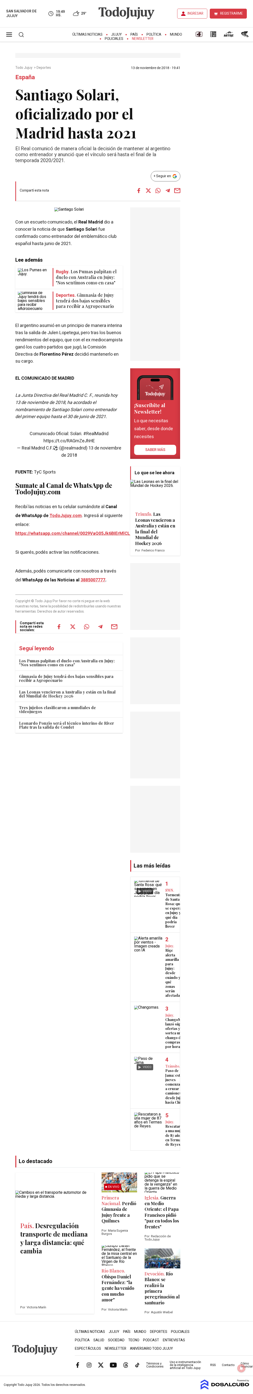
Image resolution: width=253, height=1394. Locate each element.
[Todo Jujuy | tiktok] (137, 1365)
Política (154, 34)
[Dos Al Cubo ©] (225, 1388)
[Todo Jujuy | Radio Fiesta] (245, 36)
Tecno (133, 1340)
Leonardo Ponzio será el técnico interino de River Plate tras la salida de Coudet (66, 725)
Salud (98, 1340)
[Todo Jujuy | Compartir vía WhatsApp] (158, 191)
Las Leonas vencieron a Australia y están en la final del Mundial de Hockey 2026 (67, 693)
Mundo (176, 34)
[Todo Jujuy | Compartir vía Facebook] (139, 191)
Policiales (114, 38)
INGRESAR (195, 13)
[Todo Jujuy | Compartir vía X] (148, 191)
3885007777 (93, 580)
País (134, 34)
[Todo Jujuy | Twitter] (101, 1365)
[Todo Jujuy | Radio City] (213, 36)
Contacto (228, 1365)
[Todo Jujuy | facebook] (77, 1365)
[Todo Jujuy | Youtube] (113, 1365)
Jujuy (116, 34)
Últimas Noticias (87, 34)
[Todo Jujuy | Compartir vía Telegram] (168, 191)
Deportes (44, 67)
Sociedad (116, 1340)
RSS (213, 1365)
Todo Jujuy (24, 67)
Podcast (151, 1340)
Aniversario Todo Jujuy (151, 1348)
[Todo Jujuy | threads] (125, 1365)
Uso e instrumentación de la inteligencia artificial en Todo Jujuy (185, 1365)
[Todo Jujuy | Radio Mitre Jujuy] (228, 36)
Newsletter (142, 38)
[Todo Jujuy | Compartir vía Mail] (177, 191)
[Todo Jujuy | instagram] (89, 1365)
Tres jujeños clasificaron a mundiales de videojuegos (57, 709)
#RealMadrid (95, 433)
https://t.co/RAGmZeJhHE (69, 441)
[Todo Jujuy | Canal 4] (199, 36)
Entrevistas (174, 1340)
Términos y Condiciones (155, 1365)
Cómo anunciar (247, 1365)
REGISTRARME (231, 13)
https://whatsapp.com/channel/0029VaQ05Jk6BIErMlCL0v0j (76, 533)
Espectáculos (88, 1348)
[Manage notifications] (241, 1368)
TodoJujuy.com (65, 515)
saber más (155, 450)
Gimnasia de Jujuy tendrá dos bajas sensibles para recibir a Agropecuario (66, 678)
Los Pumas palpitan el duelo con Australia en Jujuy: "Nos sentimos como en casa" (67, 662)
